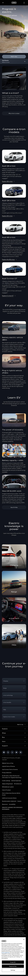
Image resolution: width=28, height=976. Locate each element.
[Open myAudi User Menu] (24, 2)
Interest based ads (16, 780)
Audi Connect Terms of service (10, 769)
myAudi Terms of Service (8, 766)
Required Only (13, 966)
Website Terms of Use (7, 763)
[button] (14, 729)
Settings (13, 970)
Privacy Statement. (5, 952)
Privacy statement (6, 772)
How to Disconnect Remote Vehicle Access (11, 794)
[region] (13, 956)
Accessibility (12, 804)
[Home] (14, 3)
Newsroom (5, 804)
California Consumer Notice (9, 798)
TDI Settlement (18, 783)
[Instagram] (12, 752)
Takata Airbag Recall (7, 783)
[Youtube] (16, 752)
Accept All (12, 962)
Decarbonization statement (9, 801)
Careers (19, 801)
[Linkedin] (20, 752)
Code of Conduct (6, 790)
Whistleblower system (8, 786)
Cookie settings (6, 780)
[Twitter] (8, 752)
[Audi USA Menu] (3, 2)
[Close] (24, 939)
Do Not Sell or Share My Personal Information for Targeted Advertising (11, 776)
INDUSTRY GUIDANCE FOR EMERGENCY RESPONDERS (12, 808)
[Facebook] (4, 752)
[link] (14, 556)
